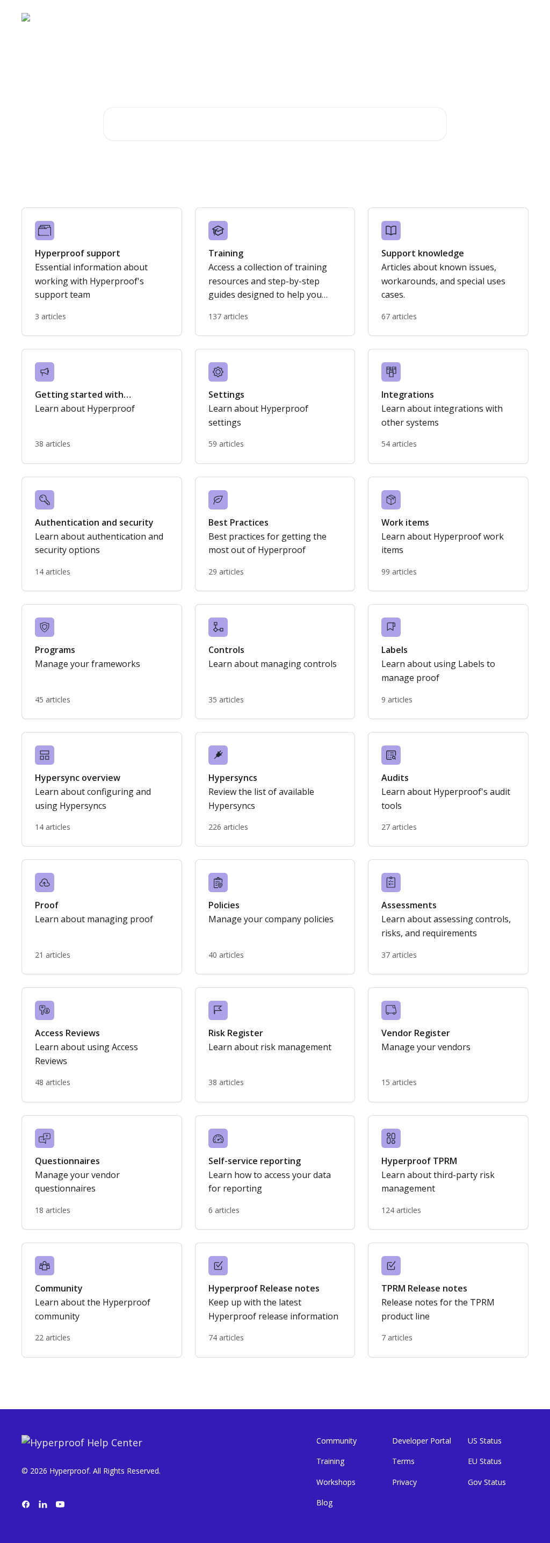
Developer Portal (421, 1441)
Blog (324, 1502)
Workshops (336, 1482)
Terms (403, 1461)
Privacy (404, 1482)
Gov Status (487, 1482)
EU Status (485, 1461)
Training (330, 1461)
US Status (485, 1441)
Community (336, 1441)
